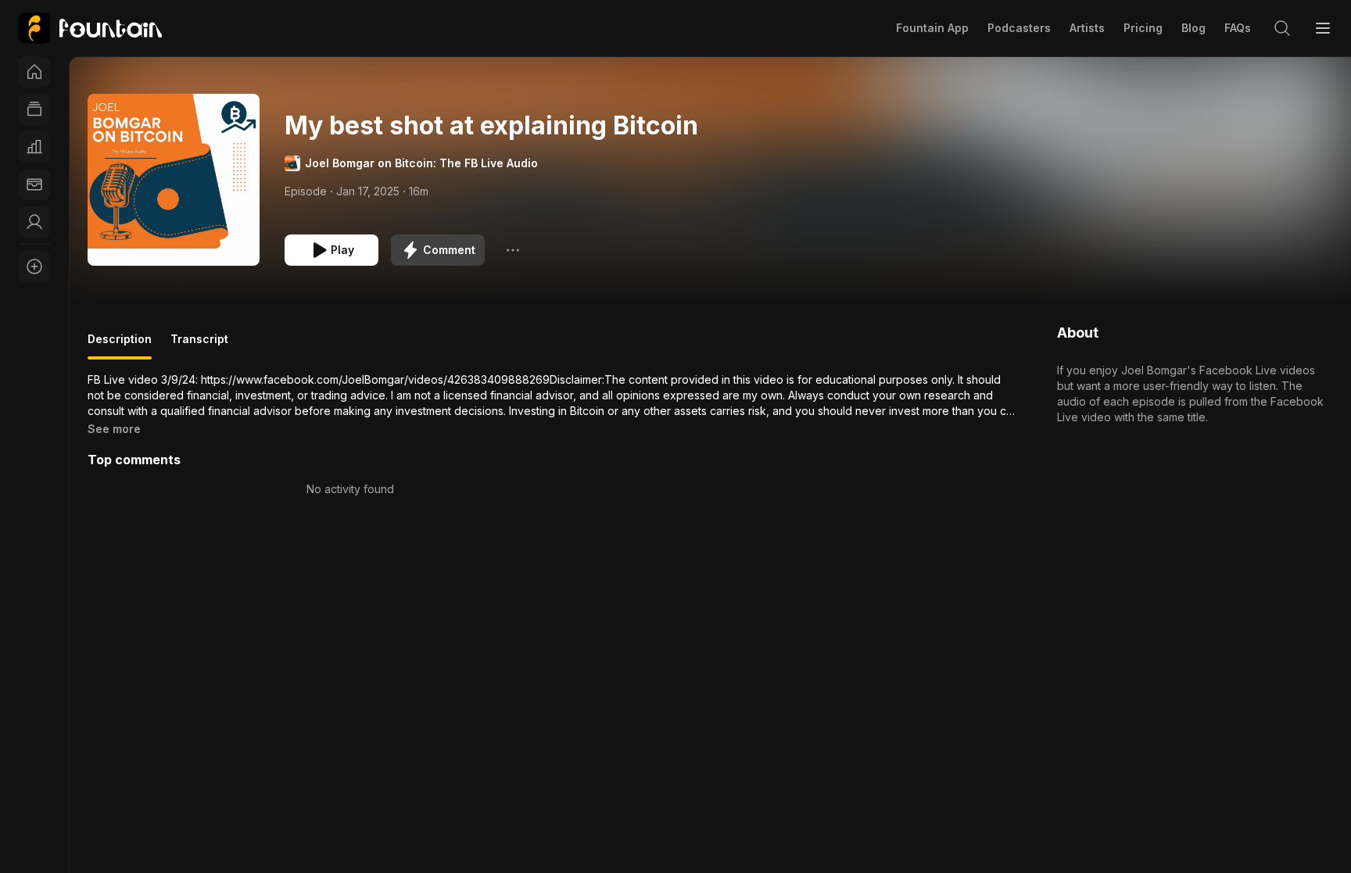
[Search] (1282, 28)
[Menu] (1322, 28)
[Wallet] (34, 184)
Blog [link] (1193, 27)
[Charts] (34, 147)
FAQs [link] (1237, 27)
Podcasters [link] (1019, 27)
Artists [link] (1087, 27)
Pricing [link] (1143, 27)
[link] (90, 28)
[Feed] (34, 109)
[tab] (120, 345)
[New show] (34, 266)
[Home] (34, 72)
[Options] (513, 250)
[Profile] (34, 222)
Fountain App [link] (932, 27)
